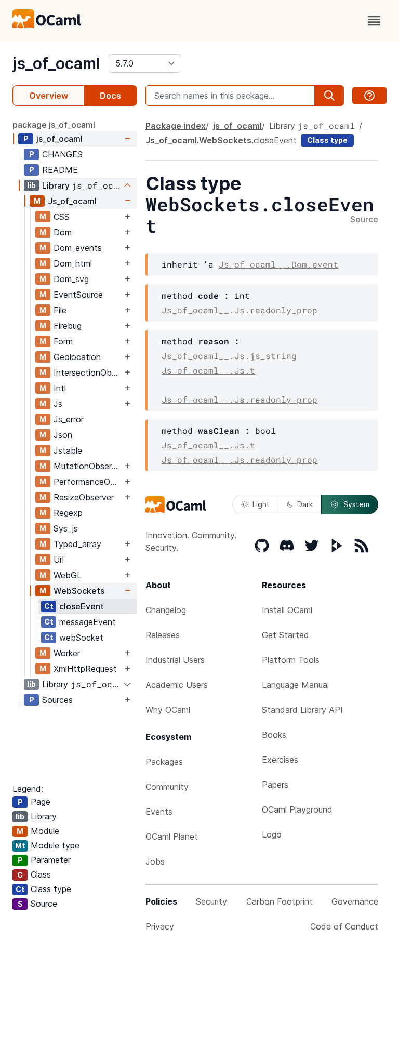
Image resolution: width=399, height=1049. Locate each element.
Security (211, 901)
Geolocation (77, 357)
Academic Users (176, 685)
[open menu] (374, 20)
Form (63, 341)
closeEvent (81, 606)
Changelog (165, 610)
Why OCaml (167, 710)
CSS (62, 216)
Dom (63, 232)
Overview (48, 95)
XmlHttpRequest (85, 668)
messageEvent (87, 622)
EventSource (78, 294)
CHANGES (62, 154)
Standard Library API (302, 710)
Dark (305, 504)
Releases (162, 635)
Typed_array (77, 544)
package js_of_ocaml (53, 124)
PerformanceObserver (88, 481)
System (356, 504)
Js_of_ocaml (72, 201)
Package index (175, 126)
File (60, 310)
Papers (275, 784)
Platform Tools (291, 660)
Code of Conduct (344, 926)
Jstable (68, 450)
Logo (272, 834)
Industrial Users (175, 660)
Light (261, 504)
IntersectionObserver (88, 372)
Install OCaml (287, 610)
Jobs (155, 861)
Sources (57, 700)
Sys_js (66, 528)
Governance (354, 901)
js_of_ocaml (56, 63)
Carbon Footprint (279, 901)
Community (167, 786)
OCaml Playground (297, 809)
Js (58, 404)
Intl (60, 388)
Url (59, 559)
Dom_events (78, 248)
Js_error (69, 419)
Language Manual (295, 685)
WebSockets (79, 591)
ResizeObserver (84, 497)
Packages (164, 761)
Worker (67, 653)
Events (158, 811)
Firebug (68, 326)
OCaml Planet (171, 836)
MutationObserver (88, 466)
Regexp (68, 513)
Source (364, 219)
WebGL (68, 575)
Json (63, 435)
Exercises (280, 759)
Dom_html (73, 263)
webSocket (81, 637)
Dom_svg (71, 279)
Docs (110, 95)
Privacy (159, 926)
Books (274, 734)
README (60, 170)
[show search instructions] (369, 95)
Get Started (285, 635)
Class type (327, 140)
